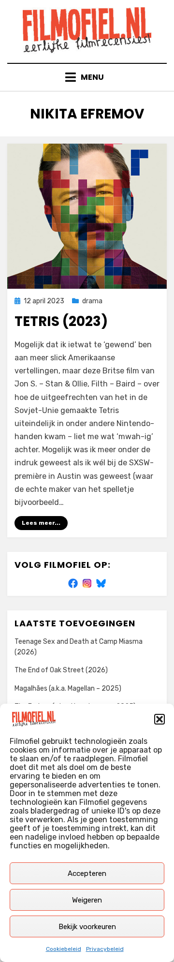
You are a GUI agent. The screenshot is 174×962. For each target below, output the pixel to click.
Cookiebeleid (63, 949)
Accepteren (87, 873)
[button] (159, 719)
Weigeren (87, 900)
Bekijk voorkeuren (87, 926)
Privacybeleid (105, 949)
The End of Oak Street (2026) (61, 670)
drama (92, 301)
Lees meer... (41, 522)
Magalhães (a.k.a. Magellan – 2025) (67, 688)
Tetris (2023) (61, 321)
